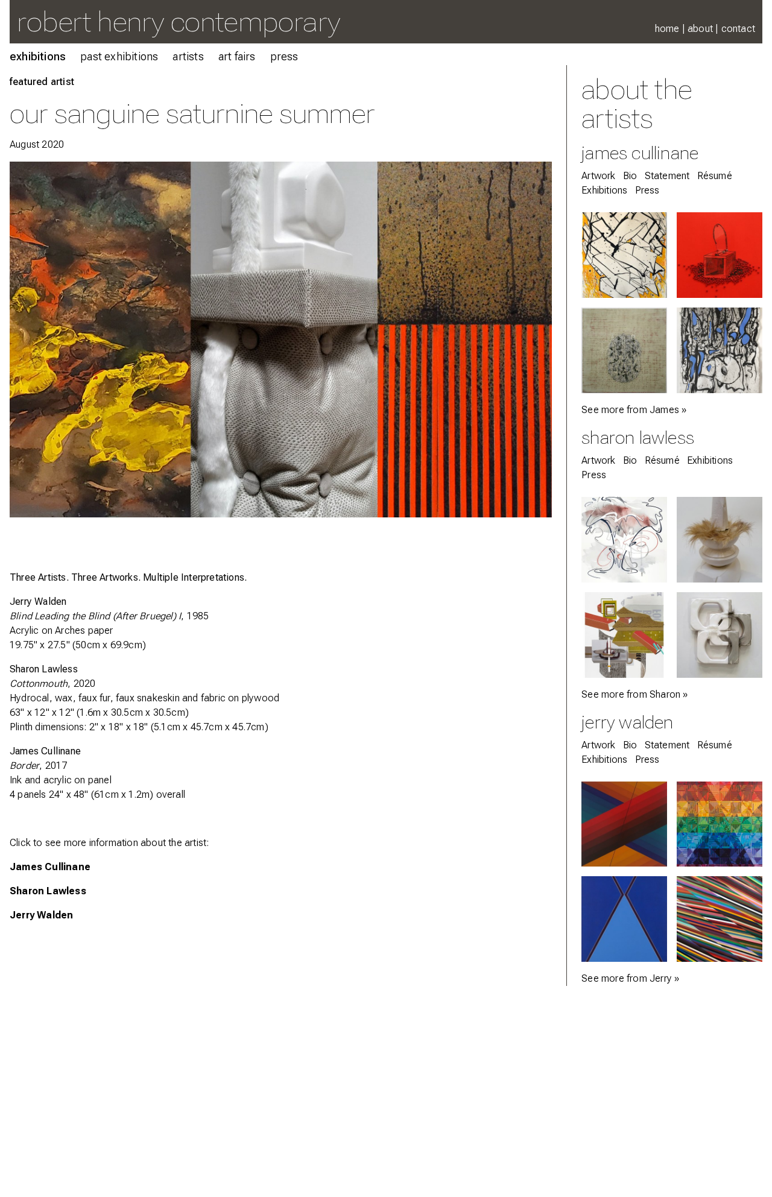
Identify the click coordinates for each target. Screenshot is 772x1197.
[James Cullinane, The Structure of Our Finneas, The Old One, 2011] (624, 350)
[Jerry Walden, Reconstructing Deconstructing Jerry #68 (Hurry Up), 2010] (719, 919)
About (700, 28)
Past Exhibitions (119, 56)
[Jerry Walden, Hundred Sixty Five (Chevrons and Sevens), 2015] (719, 824)
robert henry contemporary (178, 21)
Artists (187, 56)
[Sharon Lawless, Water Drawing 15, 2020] (624, 540)
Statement (667, 176)
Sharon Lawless (48, 891)
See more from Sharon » (634, 694)
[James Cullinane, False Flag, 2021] (624, 255)
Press (284, 56)
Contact (738, 28)
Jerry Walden (38, 601)
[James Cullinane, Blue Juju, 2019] (719, 350)
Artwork (598, 176)
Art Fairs (237, 56)
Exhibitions (38, 56)
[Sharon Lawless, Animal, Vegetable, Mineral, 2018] (719, 635)
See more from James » (633, 409)
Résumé (714, 176)
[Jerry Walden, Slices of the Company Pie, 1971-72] (624, 919)
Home (667, 28)
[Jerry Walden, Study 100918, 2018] (624, 824)
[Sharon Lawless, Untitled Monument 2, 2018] (719, 540)
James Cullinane (45, 751)
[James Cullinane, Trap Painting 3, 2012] (719, 255)
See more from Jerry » (630, 978)
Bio (630, 176)
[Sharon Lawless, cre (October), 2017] (624, 635)
